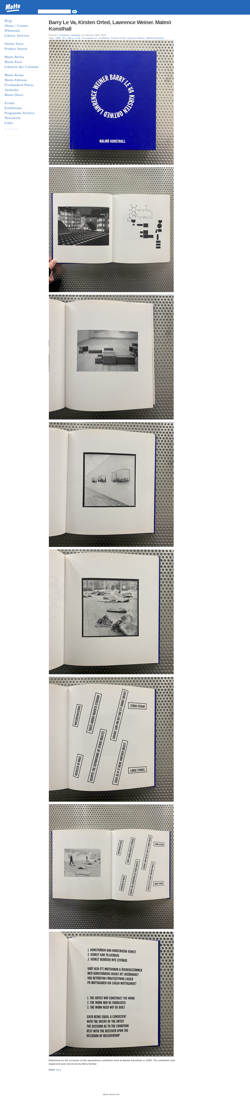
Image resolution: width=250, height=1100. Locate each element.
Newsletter (13, 118)
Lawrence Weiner (136, 38)
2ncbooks (12, 90)
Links (9, 123)
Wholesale (12, 30)
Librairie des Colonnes (22, 67)
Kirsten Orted (118, 38)
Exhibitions (13, 108)
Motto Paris (13, 62)
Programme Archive (19, 113)
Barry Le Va (74, 38)
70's (64, 38)
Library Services (17, 35)
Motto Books (14, 75)
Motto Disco (14, 95)
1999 (57, 38)
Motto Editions (16, 80)
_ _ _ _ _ (11, 128)
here (58, 1070)
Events (10, 103)
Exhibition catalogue (70, 35)
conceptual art (89, 38)
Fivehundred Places (19, 85)
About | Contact (16, 25)
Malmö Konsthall (155, 38)
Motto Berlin (14, 57)
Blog (8, 21)
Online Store (14, 44)
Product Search (16, 49)
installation (104, 38)
